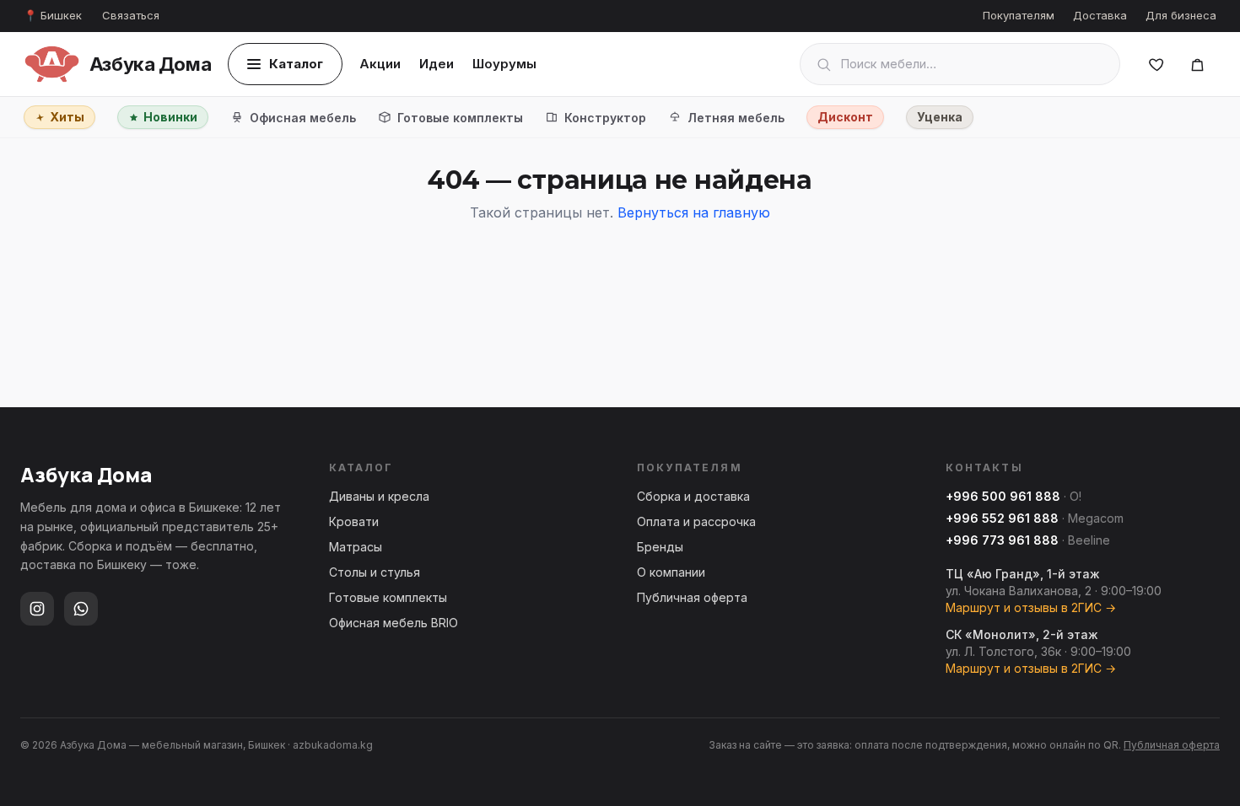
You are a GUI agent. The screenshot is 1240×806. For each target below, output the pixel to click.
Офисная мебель (303, 117)
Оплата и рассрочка (696, 521)
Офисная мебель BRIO (393, 622)
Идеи (436, 64)
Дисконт (845, 117)
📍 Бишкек (53, 15)
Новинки (170, 117)
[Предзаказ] (1197, 64)
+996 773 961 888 (1002, 540)
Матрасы (355, 547)
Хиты (67, 117)
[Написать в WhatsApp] (81, 609)
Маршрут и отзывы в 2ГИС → (1031, 607)
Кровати (354, 521)
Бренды (660, 547)
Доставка (1100, 15)
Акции (380, 64)
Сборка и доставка (693, 496)
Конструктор (605, 117)
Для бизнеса (1181, 15)
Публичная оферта (692, 597)
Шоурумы (504, 64)
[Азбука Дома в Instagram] (37, 609)
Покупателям (1018, 15)
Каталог (296, 64)
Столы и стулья (374, 572)
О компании (671, 572)
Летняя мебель (735, 117)
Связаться (130, 15)
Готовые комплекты (460, 117)
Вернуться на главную (693, 212)
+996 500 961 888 (1003, 496)
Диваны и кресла (379, 496)
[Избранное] (1156, 64)
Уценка (939, 117)
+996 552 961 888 (1002, 518)
